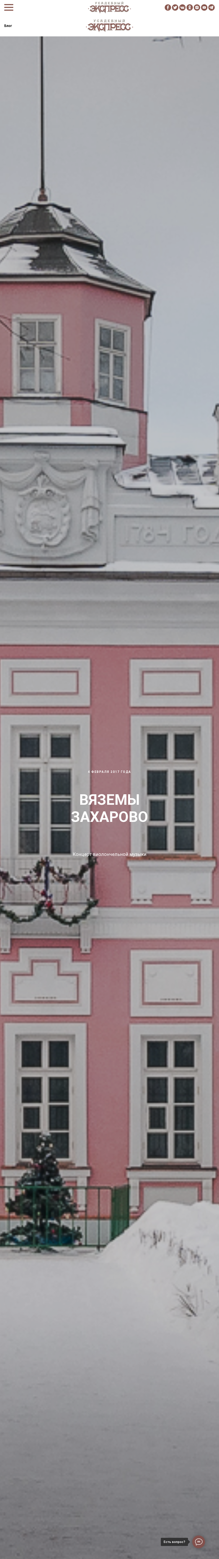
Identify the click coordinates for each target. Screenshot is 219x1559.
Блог (8, 26)
